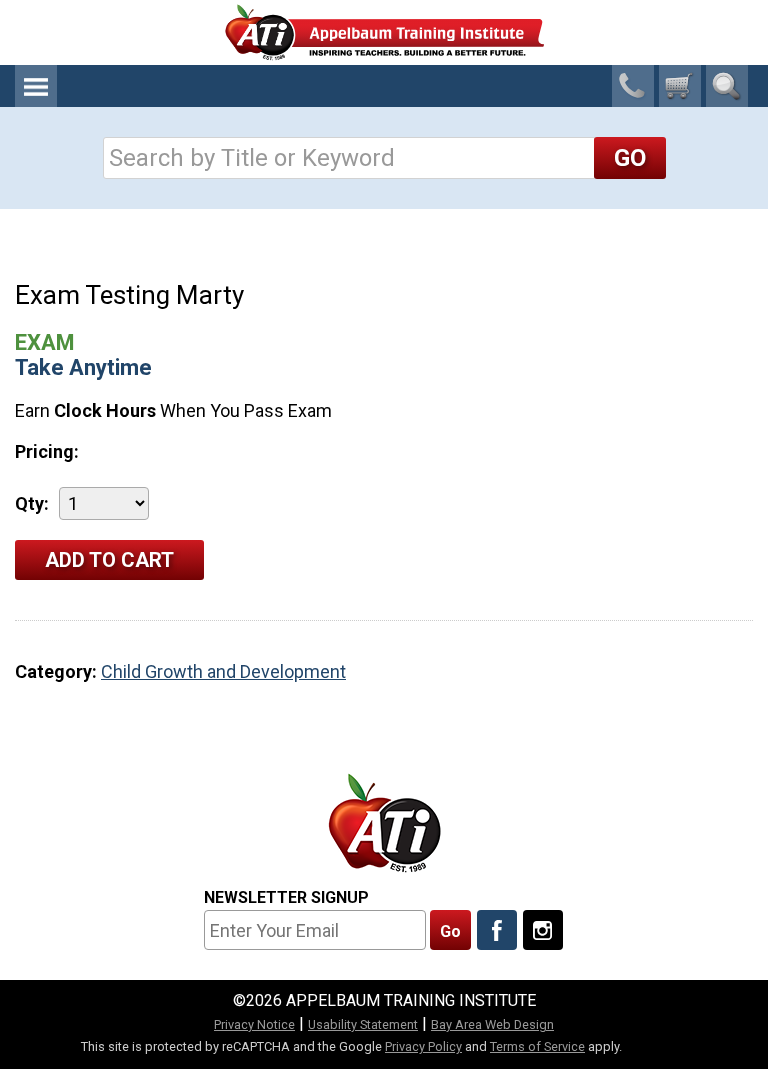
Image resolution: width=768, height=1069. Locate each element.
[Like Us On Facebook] (497, 930)
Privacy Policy (423, 1046)
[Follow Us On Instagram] (543, 930)
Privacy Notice (254, 1024)
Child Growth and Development (223, 671)
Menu (36, 86)
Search (727, 86)
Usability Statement (363, 1024)
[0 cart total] (680, 86)
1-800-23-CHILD (633, 86)
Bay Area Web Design (492, 1024)
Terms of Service (537, 1046)
